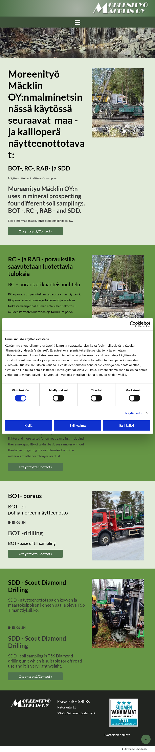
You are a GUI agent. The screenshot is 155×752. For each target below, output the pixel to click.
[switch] (58, 398)
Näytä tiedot (133, 413)
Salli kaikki (126, 425)
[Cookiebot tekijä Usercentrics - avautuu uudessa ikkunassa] (132, 324)
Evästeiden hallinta (117, 735)
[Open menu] (77, 22)
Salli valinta (77, 425)
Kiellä (28, 425)
